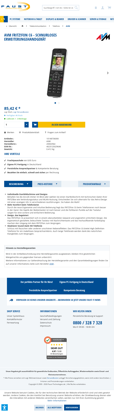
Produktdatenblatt (31, 132)
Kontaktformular (14, 319)
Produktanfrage (92, 184)
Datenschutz (46, 322)
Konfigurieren (72, 407)
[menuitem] (60, 7)
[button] (4, 407)
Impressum (45, 325)
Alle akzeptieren (54, 407)
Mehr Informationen (57, 400)
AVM (51, 264)
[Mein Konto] (103, 8)
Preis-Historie (45, 184)
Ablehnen (40, 407)
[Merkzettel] (96, 8)
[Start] (22, 26)
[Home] (4, 19)
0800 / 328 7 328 (87, 323)
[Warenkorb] (109, 8)
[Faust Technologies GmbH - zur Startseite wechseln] (15, 7)
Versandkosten (53, 378)
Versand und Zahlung (50, 319)
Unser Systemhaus (15, 316)
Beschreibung (16, 184)
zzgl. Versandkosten (21, 112)
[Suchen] (76, 7)
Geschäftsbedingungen (51, 316)
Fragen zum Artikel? (56, 132)
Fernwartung (13, 322)
